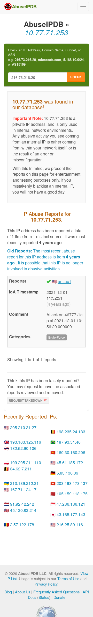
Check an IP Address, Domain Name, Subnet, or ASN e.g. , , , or (46, 57)
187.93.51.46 (69, 442)
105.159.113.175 (72, 494)
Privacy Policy (46, 584)
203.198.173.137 (72, 483)
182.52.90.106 (23, 448)
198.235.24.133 (71, 432)
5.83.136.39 (67, 473)
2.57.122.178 (22, 524)
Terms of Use (68, 578)
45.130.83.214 (23, 510)
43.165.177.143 (71, 514)
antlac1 (64, 281)
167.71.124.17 (23, 489)
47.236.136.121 (71, 504)
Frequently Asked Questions (56, 591)
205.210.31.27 (23, 427)
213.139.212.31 (24, 483)
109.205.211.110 (25, 462)
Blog (8, 591)
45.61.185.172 (70, 462)
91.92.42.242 (22, 504)
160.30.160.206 (71, 452)
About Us (22, 591)
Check (76, 76)
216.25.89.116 (70, 524)
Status (43, 597)
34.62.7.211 (21, 469)
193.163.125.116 (25, 442)
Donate (59, 597)
